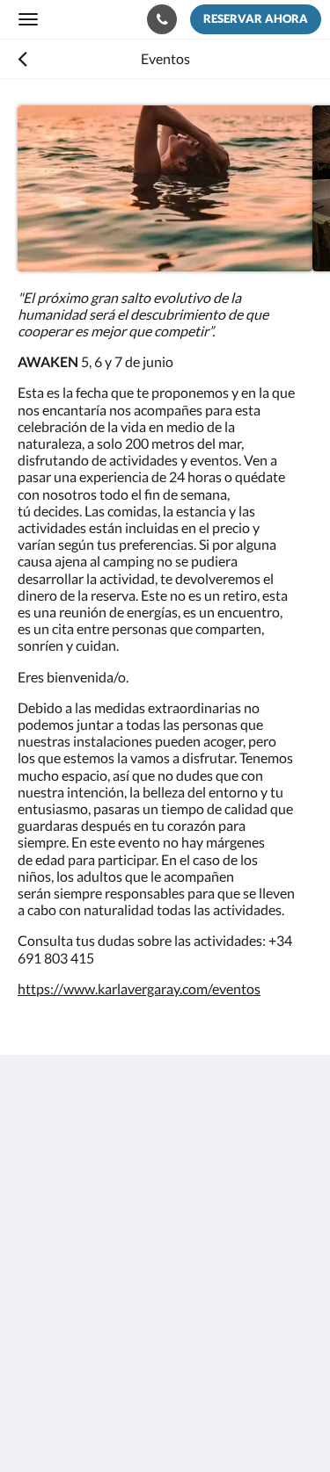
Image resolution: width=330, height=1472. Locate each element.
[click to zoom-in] (165, 188)
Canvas (114, 1424)
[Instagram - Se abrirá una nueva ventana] (83, 1301)
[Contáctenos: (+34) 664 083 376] (162, 19)
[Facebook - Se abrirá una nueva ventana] (35, 1301)
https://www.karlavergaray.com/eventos (139, 988)
